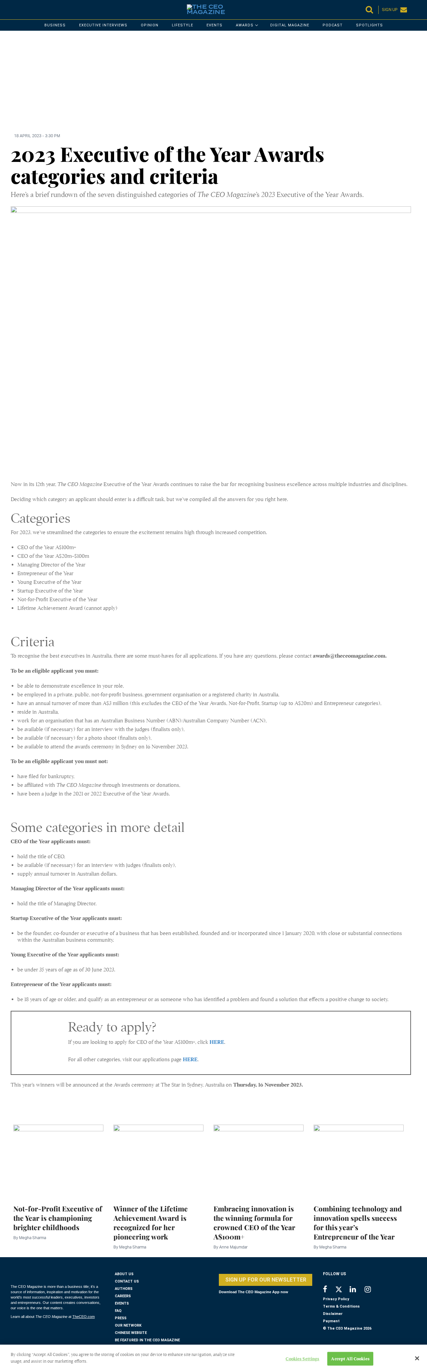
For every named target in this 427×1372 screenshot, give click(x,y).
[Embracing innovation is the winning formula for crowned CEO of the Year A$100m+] (259, 1160)
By (29, 1237)
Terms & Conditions (341, 1306)
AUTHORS (123, 1289)
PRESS (120, 1318)
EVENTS (122, 1303)
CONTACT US (127, 1281)
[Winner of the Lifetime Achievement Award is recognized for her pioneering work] (158, 1160)
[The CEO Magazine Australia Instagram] (372, 1290)
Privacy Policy (336, 1299)
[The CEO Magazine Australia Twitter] (342, 1291)
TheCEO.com (83, 1317)
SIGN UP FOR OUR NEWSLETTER (265, 1280)
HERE (216, 1042)
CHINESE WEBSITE (131, 1333)
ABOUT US (124, 1274)
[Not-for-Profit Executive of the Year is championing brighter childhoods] (58, 1160)
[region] (211, 86)
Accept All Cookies (350, 1359)
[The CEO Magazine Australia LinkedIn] (357, 1290)
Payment (331, 1321)
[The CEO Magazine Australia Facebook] (329, 1290)
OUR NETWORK (128, 1325)
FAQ (118, 1311)
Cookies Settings (302, 1359)
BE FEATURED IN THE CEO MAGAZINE (147, 1340)
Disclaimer (333, 1314)
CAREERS (123, 1296)
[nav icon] (14, 10)
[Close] (417, 1358)
